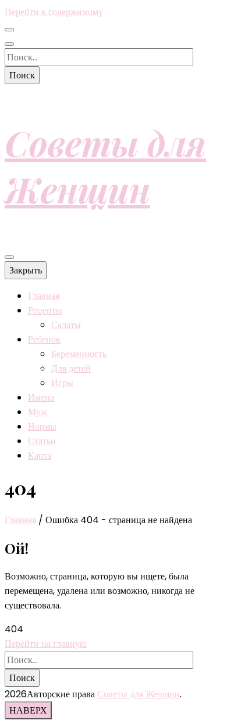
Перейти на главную (46, 643)
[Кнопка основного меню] (9, 257)
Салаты (66, 325)
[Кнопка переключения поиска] (9, 44)
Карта (39, 455)
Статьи (42, 441)
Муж (37, 412)
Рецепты (45, 310)
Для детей (71, 368)
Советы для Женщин (105, 165)
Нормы (42, 426)
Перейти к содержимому (54, 12)
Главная (43, 295)
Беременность (79, 354)
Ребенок (44, 339)
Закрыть (25, 270)
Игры (62, 383)
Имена (41, 397)
